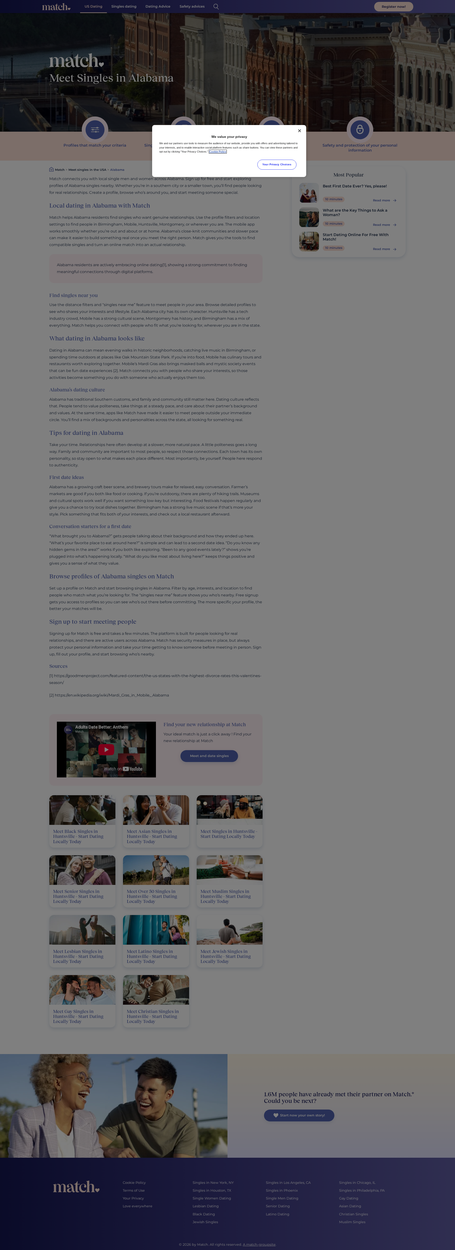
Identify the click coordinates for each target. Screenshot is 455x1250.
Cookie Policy (217, 151)
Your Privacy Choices (276, 164)
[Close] (299, 130)
